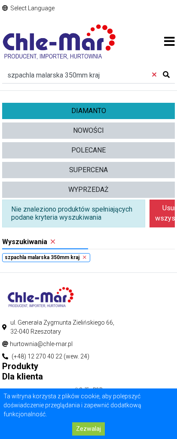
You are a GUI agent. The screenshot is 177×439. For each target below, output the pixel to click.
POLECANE (88, 150)
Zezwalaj (88, 428)
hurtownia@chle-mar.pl (41, 343)
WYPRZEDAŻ (88, 189)
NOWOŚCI (88, 130)
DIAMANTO (88, 111)
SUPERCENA (88, 170)
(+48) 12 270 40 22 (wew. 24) (50, 356)
